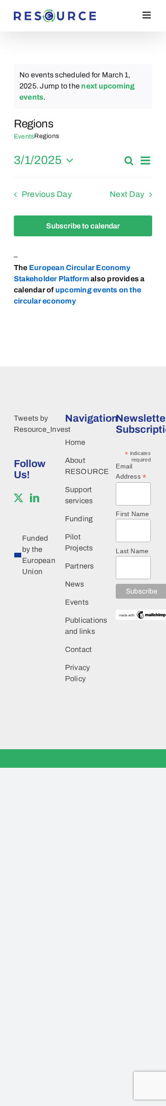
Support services (79, 495)
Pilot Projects (79, 542)
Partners (79, 566)
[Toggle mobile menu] (147, 15)
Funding (79, 519)
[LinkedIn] (34, 498)
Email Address (131, 471)
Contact (78, 649)
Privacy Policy (77, 673)
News (74, 584)
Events (24, 136)
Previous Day (47, 194)
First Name (132, 514)
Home (75, 442)
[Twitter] (18, 498)
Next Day (127, 194)
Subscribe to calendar (83, 226)
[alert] (83, 86)
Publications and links (81, 625)
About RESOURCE (81, 465)
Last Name (132, 551)
